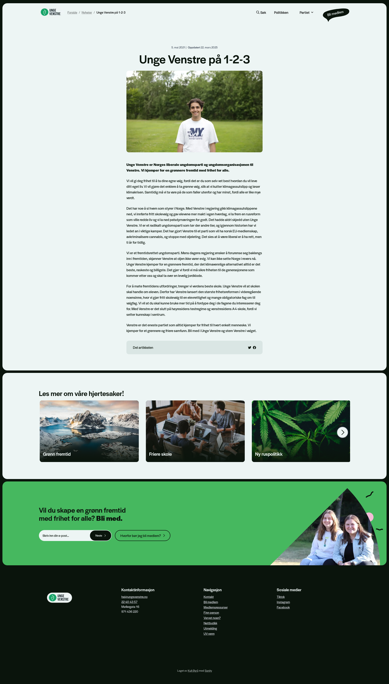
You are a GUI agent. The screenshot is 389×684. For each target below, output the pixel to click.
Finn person (211, 612)
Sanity (208, 670)
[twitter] (249, 347)
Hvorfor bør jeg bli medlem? (140, 535)
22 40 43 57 (129, 602)
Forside (72, 12)
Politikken (281, 12)
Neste (98, 535)
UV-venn (209, 633)
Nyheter (87, 12)
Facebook (283, 607)
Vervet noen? (212, 618)
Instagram (283, 602)
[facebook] (254, 347)
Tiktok (281, 596)
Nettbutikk (210, 623)
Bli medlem (211, 602)
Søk (263, 12)
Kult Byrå (193, 670)
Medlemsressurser (216, 607)
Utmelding (210, 628)
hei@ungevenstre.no (134, 596)
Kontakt (209, 596)
